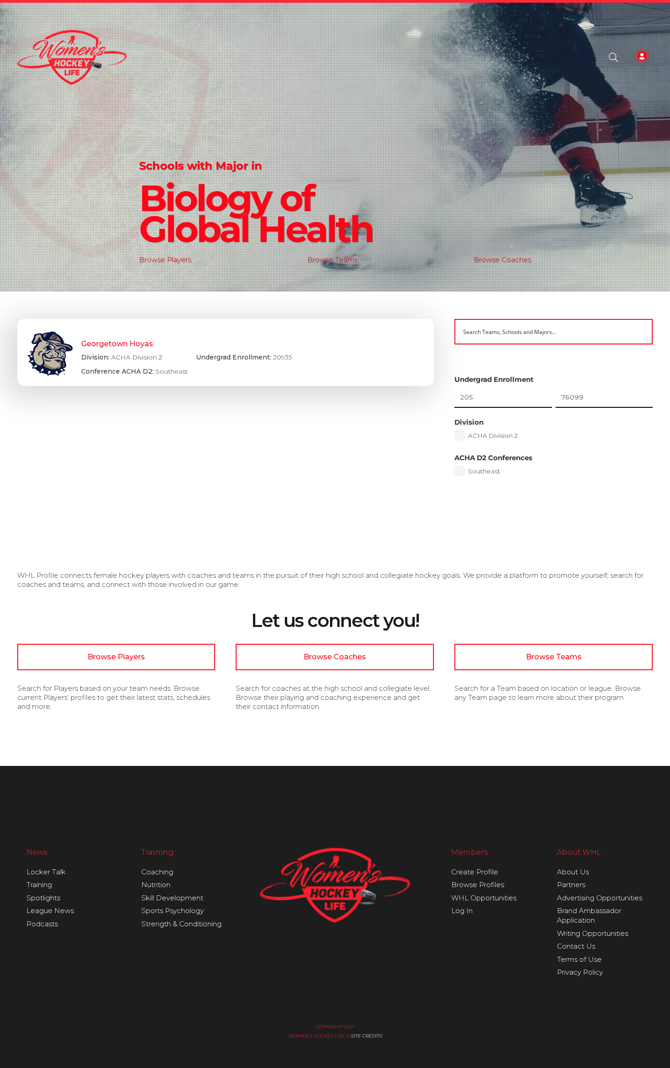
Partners (571, 884)
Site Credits (366, 1036)
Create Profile (474, 872)
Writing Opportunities (592, 933)
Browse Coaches (502, 259)
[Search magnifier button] (640, 332)
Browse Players (165, 259)
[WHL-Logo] (72, 57)
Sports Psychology (172, 910)
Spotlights (43, 897)
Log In (462, 910)
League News (50, 910)
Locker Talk (46, 872)
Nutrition (155, 884)
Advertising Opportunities (599, 897)
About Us (573, 872)
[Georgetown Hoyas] (225, 352)
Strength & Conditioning (181, 923)
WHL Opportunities (483, 897)
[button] (613, 57)
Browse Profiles (477, 884)
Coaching (157, 872)
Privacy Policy (580, 972)
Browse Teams (332, 259)
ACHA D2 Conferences (493, 457)
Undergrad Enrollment (494, 379)
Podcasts (42, 923)
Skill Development (172, 897)
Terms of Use (579, 959)
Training (39, 884)
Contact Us (576, 946)
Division (469, 422)
